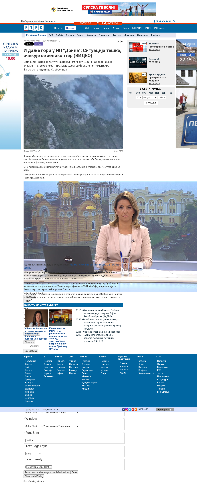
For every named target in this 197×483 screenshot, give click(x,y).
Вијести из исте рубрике (41, 305)
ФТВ (146, 409)
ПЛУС (86, 28)
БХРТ (141, 409)
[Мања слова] (118, 41)
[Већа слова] (122, 41)
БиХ (51, 35)
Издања (124, 369)
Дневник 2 (154, 59)
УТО (138, 93)
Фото (140, 356)
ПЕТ (157, 93)
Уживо (47, 364)
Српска (142, 361)
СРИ (144, 93)
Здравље (29, 398)
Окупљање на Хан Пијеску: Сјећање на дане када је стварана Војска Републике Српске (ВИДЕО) (97, 313)
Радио (96, 28)
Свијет (80, 35)
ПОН (131, 93)
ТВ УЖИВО (85, 23)
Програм (48, 367)
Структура (162, 379)
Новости (48, 361)
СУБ (163, 93)
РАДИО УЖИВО (110, 23)
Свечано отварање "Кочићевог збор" (98, 332)
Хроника (91, 35)
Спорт (126, 28)
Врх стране (164, 409)
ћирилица (51, 21)
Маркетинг (162, 367)
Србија (59, 35)
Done (74, 472)
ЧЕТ (151, 93)
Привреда (104, 35)
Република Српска (36, 35)
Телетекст (49, 376)
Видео (106, 28)
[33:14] (138, 62)
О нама (123, 363)
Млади (85, 389)
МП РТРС (137, 28)
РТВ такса (159, 28)
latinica (41, 21)
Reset (47, 472)
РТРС (148, 28)
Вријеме (155, 35)
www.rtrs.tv (52, 409)
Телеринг (154, 43)
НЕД (170, 93)
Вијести (70, 28)
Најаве (47, 373)
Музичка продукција (124, 357)
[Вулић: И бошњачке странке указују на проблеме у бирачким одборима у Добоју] (36, 316)
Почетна (58, 28)
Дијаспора (142, 35)
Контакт (161, 382)
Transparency (50, 412)
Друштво (129, 35)
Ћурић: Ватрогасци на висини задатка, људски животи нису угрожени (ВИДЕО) (95, 338)
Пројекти (161, 385)
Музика (104, 370)
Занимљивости (32, 385)
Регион (70, 35)
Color (28, 412)
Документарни (89, 382)
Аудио (116, 28)
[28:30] (138, 77)
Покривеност (164, 376)
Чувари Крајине (157, 74)
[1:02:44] (138, 47)
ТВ (78, 28)
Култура (117, 35)
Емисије (48, 370)
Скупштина (87, 370)
